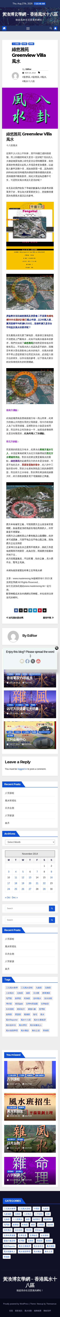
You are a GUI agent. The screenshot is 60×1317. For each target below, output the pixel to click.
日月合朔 (9, 808)
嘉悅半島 (47, 617)
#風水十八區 (28, 81)
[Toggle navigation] (28, 28)
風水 (42, 1014)
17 (8, 883)
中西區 (36, 1208)
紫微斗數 (32, 1009)
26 (23, 889)
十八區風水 (16, 44)
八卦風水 (10, 674)
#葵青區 (35, 77)
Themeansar (51, 1304)
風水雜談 (10, 735)
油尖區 (50, 1225)
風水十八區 (26, 1020)
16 (51, 877)
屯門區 (9, 998)
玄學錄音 (45, 1004)
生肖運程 (10, 1009)
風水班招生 (10, 800)
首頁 (11, 1311)
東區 (26, 705)
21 (37, 883)
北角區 (20, 993)
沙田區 (41, 1225)
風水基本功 (11, 1025)
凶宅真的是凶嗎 (15, 617)
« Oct (7, 897)
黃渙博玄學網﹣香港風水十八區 (30, 14)
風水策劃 (50, 1246)
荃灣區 (42, 1009)
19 (23, 883)
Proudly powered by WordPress (16, 1304)
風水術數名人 (36, 1025)
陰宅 (35, 1014)
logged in (22, 769)
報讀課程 (30, 1075)
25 (16, 889)
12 (23, 877)
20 (30, 883)
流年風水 (37, 998)
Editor (28, 69)
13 (30, 877)
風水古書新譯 (40, 1020)
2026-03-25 (15, 1084)
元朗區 (48, 988)
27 (30, 889)
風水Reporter (34, 674)
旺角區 (27, 998)
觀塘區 (34, 732)
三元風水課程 (27, 988)
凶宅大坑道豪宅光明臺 (23, 709)
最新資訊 (18, 1311)
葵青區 (31, 44)
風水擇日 (23, 1025)
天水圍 (36, 993)
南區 (28, 993)
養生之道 (36, 1030)
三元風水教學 (12, 988)
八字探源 (9, 815)
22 (44, 883)
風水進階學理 (12, 1030)
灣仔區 (9, 1004)
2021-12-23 (15, 1148)
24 (8, 889)
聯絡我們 (47, 1311)
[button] (51, 28)
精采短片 (21, 1009)
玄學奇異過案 (32, 1004)
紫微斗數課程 (39, 1075)
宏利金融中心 (16, 739)
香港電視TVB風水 (20, 678)
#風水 (43, 77)
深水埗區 (48, 998)
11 (16, 877)
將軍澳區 (46, 993)
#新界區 (26, 77)
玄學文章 (23, 1235)
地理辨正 (37, 1219)
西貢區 (25, 674)
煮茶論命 (19, 1004)
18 (16, 883)
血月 (7, 823)
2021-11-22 (15, 1180)
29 (44, 889)
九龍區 (10, 732)
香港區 (33, 705)
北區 (48, 1214)
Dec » (15, 897)
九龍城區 (8, 1214)
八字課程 (9, 793)
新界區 (24, 44)
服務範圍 (37, 1311)
